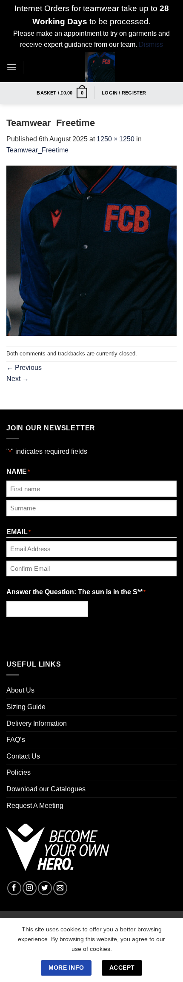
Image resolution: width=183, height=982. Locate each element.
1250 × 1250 (115, 139)
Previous (24, 367)
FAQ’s (15, 739)
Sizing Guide (26, 706)
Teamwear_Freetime (37, 150)
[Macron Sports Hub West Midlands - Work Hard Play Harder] (100, 67)
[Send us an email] (60, 888)
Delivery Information (36, 723)
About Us (20, 690)
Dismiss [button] (151, 44)
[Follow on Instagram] (30, 888)
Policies (18, 772)
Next (17, 378)
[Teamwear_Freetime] (91, 250)
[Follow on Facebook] (14, 888)
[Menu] (11, 67)
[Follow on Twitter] (45, 888)
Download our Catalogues (46, 789)
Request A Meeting (34, 805)
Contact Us (23, 756)
